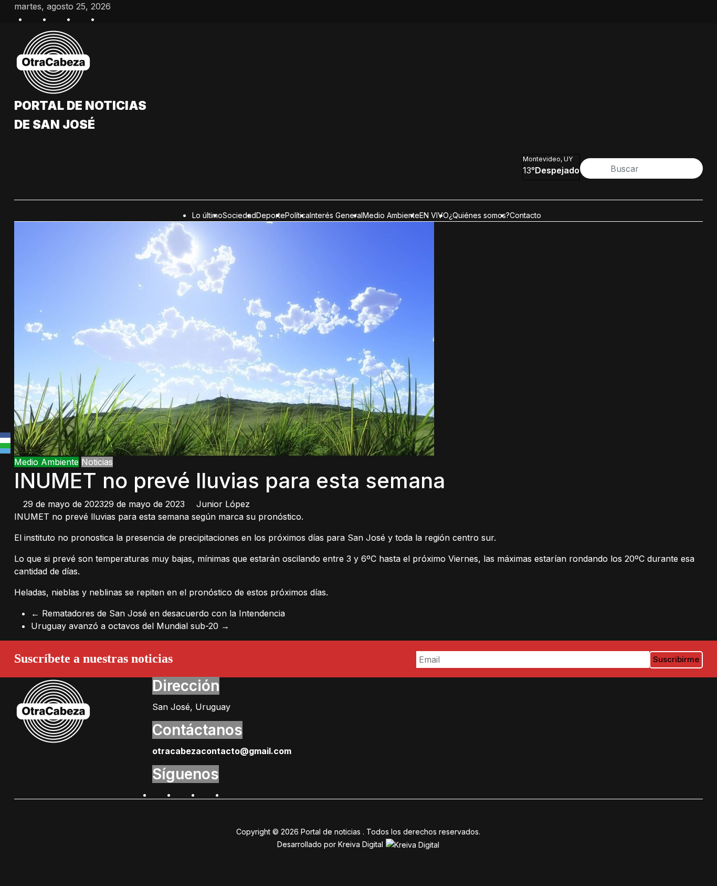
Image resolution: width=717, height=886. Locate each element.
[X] (5, 440)
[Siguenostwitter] (57, 18)
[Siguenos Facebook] (157, 793)
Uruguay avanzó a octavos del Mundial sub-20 (130, 626)
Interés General (336, 215)
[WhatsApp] (5, 445)
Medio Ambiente (391, 215)
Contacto (525, 215)
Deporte (270, 215)
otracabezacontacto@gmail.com (221, 751)
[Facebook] (5, 435)
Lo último (207, 215)
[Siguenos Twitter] (181, 793)
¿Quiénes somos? (479, 215)
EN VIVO (434, 215)
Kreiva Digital (361, 844)
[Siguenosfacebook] (33, 18)
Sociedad (239, 215)
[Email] (5, 451)
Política (297, 215)
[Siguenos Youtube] (230, 793)
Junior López (223, 504)
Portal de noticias (80, 105)
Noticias (97, 462)
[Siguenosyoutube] (105, 18)
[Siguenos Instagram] (206, 793)
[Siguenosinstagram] (81, 18)
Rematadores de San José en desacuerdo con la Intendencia (158, 613)
